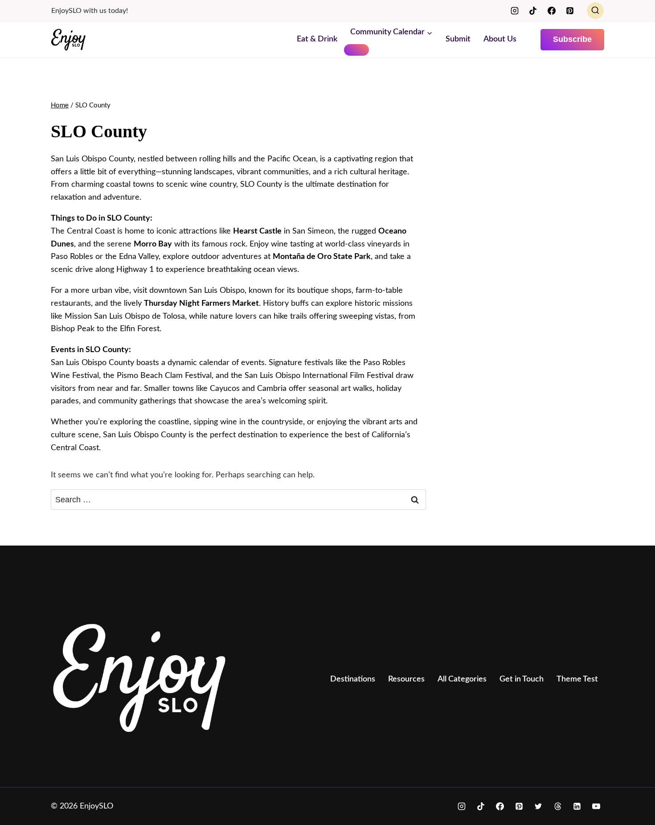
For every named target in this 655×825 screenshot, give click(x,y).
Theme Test (577, 679)
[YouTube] (596, 806)
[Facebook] (552, 11)
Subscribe (572, 39)
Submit (458, 39)
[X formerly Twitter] (538, 806)
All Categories (462, 679)
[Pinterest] (570, 11)
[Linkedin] (577, 806)
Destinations (352, 679)
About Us (499, 39)
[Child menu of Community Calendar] (356, 50)
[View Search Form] (595, 10)
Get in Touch (521, 679)
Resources (406, 679)
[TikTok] (533, 11)
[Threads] (558, 806)
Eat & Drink (317, 39)
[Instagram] (515, 11)
